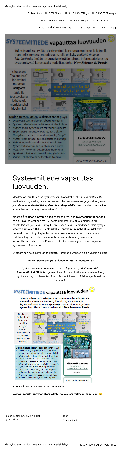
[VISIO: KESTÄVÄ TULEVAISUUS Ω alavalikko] (74, 27)
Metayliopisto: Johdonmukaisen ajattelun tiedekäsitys (37, 6)
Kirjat (37, 415)
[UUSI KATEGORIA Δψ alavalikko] (115, 13)
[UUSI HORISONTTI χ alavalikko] (88, 13)
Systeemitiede (70, 420)
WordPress (109, 444)
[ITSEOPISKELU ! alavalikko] (97, 27)
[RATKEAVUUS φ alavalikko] (87, 20)
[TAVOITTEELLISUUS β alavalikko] (65, 20)
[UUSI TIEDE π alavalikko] (61, 13)
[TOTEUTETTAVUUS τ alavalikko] (115, 20)
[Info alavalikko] (106, 27)
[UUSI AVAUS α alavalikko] (41, 13)
